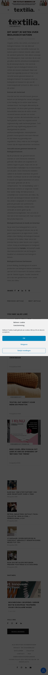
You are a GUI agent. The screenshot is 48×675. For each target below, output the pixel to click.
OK (24, 338)
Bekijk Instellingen (24, 350)
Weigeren (24, 344)
